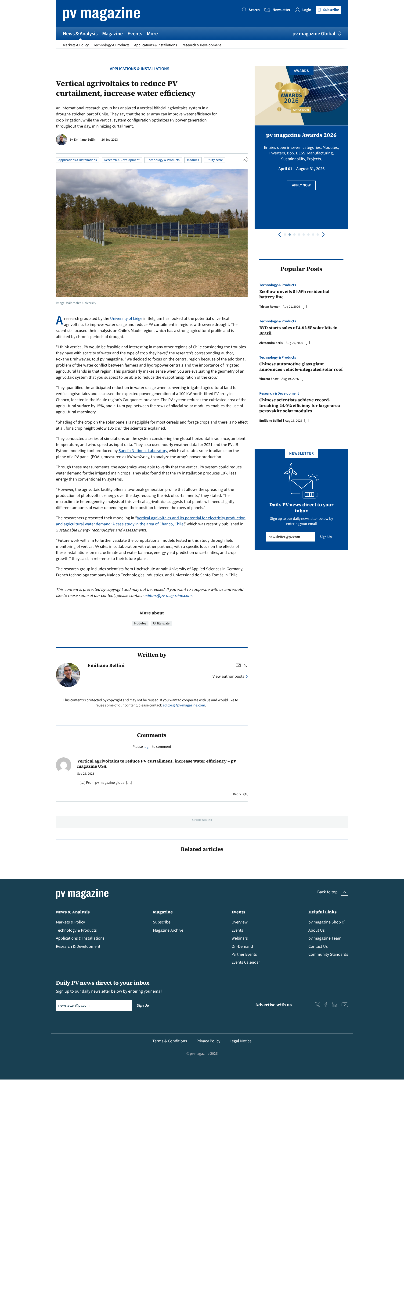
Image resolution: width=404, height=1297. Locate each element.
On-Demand (242, 946)
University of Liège (126, 318)
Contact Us (318, 946)
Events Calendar (245, 962)
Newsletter (281, 9)
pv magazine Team (324, 938)
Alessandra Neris (271, 343)
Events (134, 33)
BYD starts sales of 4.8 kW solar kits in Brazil (298, 330)
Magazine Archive (168, 930)
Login (306, 9)
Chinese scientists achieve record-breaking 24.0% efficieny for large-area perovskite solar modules (299, 405)
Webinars (239, 938)
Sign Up (326, 536)
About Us (316, 930)
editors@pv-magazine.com (167, 596)
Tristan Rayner (269, 306)
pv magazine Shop (324, 922)
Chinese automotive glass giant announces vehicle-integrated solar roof (301, 366)
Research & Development (201, 45)
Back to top (327, 892)
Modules (193, 160)
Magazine (112, 33)
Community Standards (328, 954)
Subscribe (161, 922)
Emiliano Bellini (85, 139)
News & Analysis (80, 33)
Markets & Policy (76, 45)
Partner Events (244, 954)
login (148, 746)
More (152, 33)
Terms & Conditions (169, 1041)
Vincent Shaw (268, 379)
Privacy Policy (208, 1041)
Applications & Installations (155, 45)
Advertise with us (273, 1005)
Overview (239, 922)
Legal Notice (241, 1041)
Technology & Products (111, 45)
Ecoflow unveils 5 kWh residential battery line (294, 294)
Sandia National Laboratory (143, 451)
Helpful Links (322, 912)
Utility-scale (214, 160)
